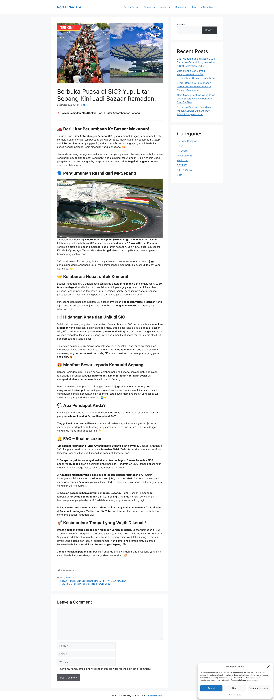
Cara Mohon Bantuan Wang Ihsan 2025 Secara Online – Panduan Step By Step (196, 99)
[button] (268, 666)
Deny (235, 688)
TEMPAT (182, 165)
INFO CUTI (183, 150)
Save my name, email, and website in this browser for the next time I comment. (105, 668)
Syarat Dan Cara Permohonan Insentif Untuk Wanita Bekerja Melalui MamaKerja (194, 87)
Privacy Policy (235, 695)
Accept (211, 688)
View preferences (258, 688)
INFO (180, 146)
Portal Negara (69, 7)
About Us (165, 7)
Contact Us (149, 7)
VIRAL (180, 175)
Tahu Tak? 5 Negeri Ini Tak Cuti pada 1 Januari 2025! (85, 584)
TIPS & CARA (184, 170)
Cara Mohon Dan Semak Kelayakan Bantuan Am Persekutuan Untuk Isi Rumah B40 (196, 74)
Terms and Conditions (203, 7)
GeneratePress (154, 695)
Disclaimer (180, 7)
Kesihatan (182, 160)
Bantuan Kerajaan (187, 141)
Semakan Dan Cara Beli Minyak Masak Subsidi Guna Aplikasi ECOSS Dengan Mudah (195, 111)
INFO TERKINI (67, 577)
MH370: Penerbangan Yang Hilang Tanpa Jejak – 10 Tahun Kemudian (93, 581)
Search (181, 24)
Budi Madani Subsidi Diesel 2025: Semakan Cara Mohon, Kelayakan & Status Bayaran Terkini (196, 62)
